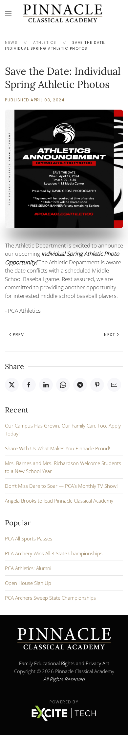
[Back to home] (64, 13)
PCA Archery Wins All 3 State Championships (53, 553)
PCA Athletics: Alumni (28, 568)
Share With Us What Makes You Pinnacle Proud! (57, 448)
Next (109, 334)
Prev (18, 334)
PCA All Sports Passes (28, 538)
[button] (8, 13)
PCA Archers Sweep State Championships (50, 597)
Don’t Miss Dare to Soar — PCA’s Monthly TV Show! (61, 486)
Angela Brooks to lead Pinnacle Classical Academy (59, 500)
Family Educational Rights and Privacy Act (64, 663)
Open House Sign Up (28, 583)
